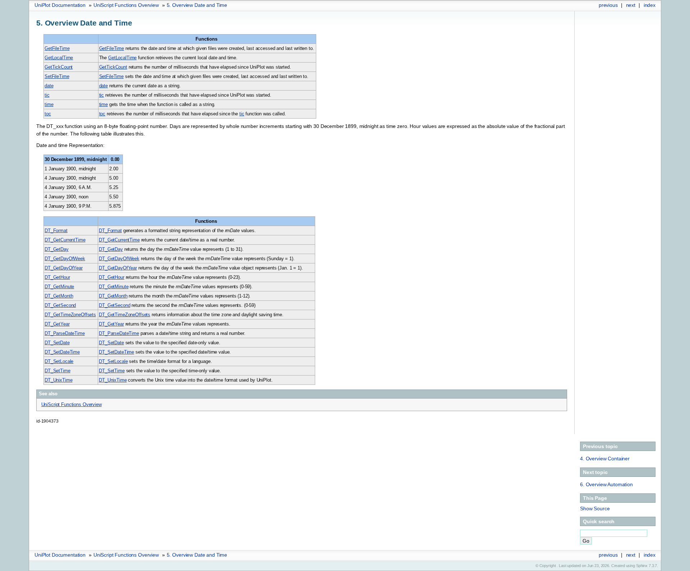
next (630, 5)
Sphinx (642, 565)
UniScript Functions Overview (126, 5)
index (650, 5)
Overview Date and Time (197, 5)
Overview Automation (606, 484)
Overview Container (605, 458)
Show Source (595, 508)
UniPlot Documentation (60, 5)
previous (608, 5)
